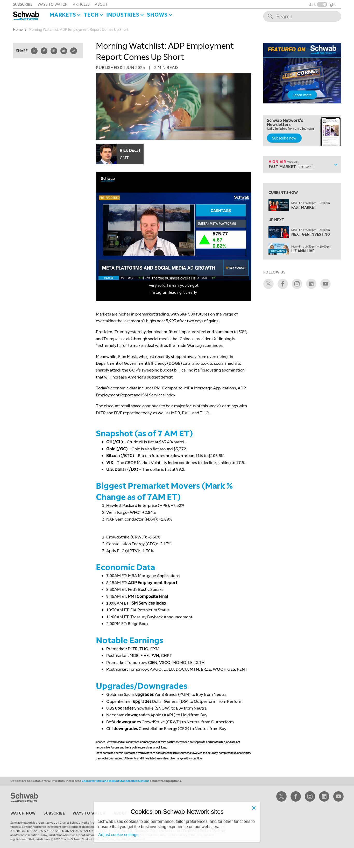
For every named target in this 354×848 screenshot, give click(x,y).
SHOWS (157, 14)
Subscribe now (284, 138)
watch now (23, 813)
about (101, 4)
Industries (122, 14)
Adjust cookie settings (118, 834)
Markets (62, 14)
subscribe (22, 4)
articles (81, 4)
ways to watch (53, 4)
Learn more (302, 95)
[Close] (254, 808)
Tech (91, 14)
